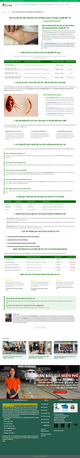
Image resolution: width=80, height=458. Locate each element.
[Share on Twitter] (38, 327)
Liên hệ (67, 4)
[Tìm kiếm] (77, 5)
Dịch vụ (9, 12)
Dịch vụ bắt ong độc (45, 419)
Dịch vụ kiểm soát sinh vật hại (46, 4)
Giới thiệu (22, 4)
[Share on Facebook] (35, 327)
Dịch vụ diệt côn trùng (31, 4)
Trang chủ (16, 4)
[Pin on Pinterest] (42, 327)
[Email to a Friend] (40, 327)
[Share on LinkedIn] (45, 327)
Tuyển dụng (43, 429)
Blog (62, 4)
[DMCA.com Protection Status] (5, 441)
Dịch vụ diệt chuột (44, 404)
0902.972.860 (40, 305)
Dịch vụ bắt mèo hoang (45, 416)
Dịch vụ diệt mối (44, 407)
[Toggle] (5, 236)
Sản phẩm (57, 4)
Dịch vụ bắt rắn (44, 410)
